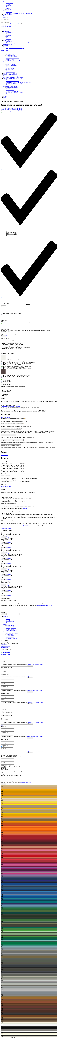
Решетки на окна (10, 90)
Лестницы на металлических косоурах (12, 78)
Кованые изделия (7, 61)
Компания (5, 616)
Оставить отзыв (4, 455)
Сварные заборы (10, 59)
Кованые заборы (10, 68)
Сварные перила (10, 54)
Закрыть (3, 725)
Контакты (5, 15)
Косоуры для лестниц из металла (14, 84)
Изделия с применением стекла (11, 74)
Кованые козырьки (10, 72)
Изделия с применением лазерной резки (13, 75)
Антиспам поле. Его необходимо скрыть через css (13, 771)
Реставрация (9, 12)
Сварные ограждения (11, 56)
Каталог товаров (5, 50)
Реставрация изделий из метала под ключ (13, 77)
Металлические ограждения (10, 86)
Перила (8, 88)
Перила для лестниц (11, 628)
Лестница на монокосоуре (12, 81)
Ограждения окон (10, 93)
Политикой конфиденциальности (44, 605)
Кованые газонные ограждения (13, 70)
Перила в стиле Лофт (11, 630)
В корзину (3, 335)
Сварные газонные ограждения (13, 60)
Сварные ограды (10, 634)
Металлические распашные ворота (14, 92)
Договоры (8, 5)
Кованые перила (10, 63)
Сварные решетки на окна (12, 58)
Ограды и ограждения (8, 631)
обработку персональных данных (35, 664)
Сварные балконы (10, 55)
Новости (5, 17)
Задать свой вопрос (5, 417)
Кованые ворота (10, 69)
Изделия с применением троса (10, 73)
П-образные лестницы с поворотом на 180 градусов (18, 82)
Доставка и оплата (7, 14)
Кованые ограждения (11, 65)
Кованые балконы (10, 64)
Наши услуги (6, 10)
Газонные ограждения (11, 638)
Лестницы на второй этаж (12, 79)
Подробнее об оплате (6, 528)
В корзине (8, 335)
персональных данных (25, 782)
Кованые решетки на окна (12, 67)
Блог (7, 6)
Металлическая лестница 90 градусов (15, 83)
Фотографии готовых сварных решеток (10, 406)
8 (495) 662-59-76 (26, 525)
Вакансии (8, 9)
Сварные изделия (7, 52)
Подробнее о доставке (6, 486)
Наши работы (9, 3)
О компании (6, 1)
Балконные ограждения (12, 87)
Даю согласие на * (23, 664)
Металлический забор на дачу (13, 91)
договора (24, 508)
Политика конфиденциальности (14, 622)
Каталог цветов (4, 351)
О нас (7, 617)
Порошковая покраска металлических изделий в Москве (20, 13)
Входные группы (10, 629)
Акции (8, 8)
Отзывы (8, 4)
